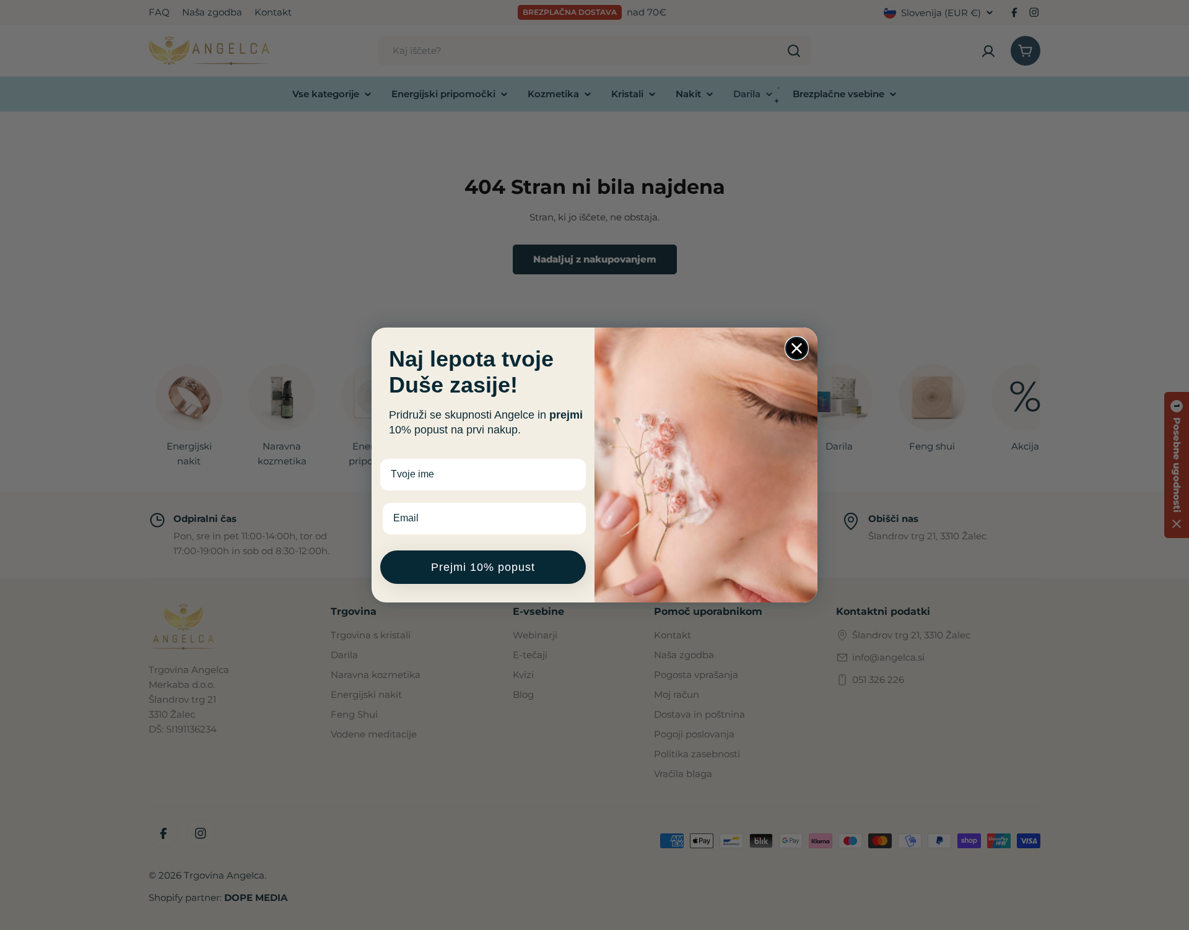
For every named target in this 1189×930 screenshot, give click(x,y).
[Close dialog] (797, 348)
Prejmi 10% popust (483, 567)
